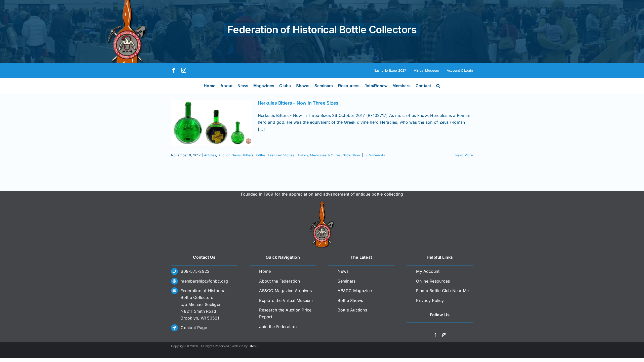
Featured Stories (281, 155)
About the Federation (279, 281)
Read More (464, 155)
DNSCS (254, 346)
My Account (427, 271)
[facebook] (173, 70)
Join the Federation (278, 326)
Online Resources (433, 281)
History (302, 155)
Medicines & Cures (325, 155)
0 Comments (375, 155)
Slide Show (352, 155)
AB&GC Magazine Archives (285, 290)
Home (265, 271)
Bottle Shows (350, 300)
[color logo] (322, 203)
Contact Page (194, 327)
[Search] (438, 86)
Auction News (229, 155)
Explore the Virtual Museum (286, 300)
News (343, 271)
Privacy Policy (430, 300)
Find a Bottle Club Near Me (442, 290)
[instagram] (183, 70)
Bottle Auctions (352, 309)
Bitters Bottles (254, 155)
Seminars (346, 281)
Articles (210, 155)
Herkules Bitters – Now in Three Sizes (298, 103)
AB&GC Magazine (355, 290)
